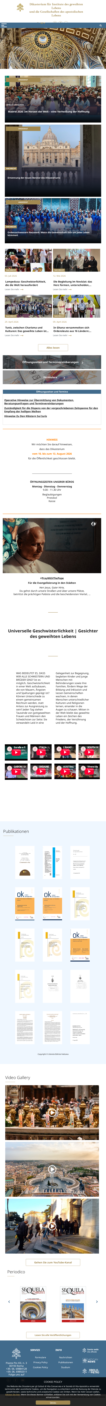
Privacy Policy (40, 1362)
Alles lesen (53, 347)
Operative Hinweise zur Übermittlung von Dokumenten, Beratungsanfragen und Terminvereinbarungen (39, 401)
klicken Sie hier (12, 1394)
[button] (52, 1112)
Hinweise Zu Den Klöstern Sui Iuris (25, 416)
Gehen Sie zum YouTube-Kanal (53, 1262)
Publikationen (65, 1362)
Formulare (40, 1357)
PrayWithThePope (53, 578)
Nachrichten (65, 1357)
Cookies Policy (40, 1367)
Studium (65, 1367)
